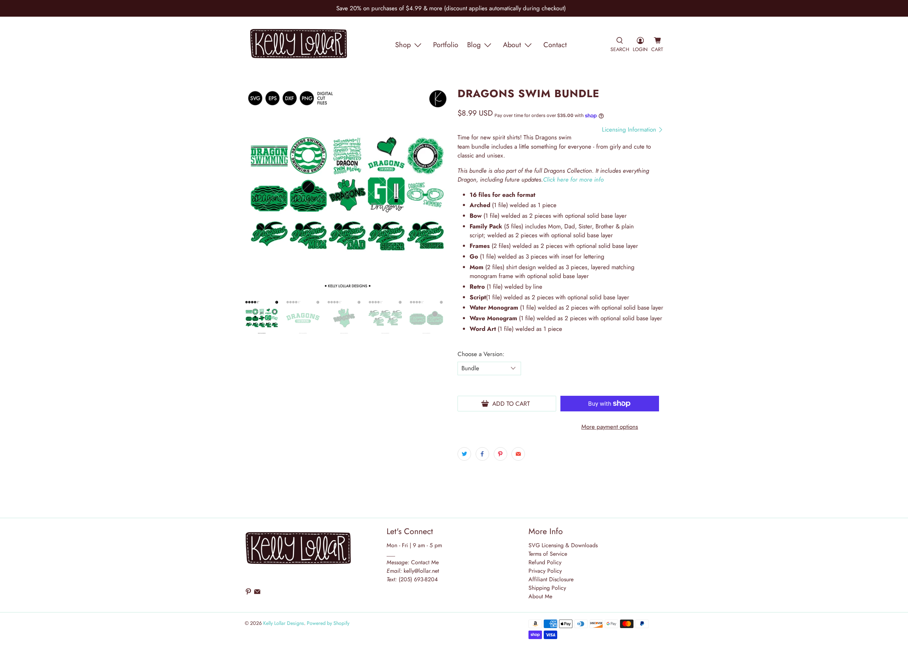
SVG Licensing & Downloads (563, 545)
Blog (474, 45)
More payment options (609, 426)
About (512, 45)
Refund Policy (544, 562)
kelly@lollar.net (421, 571)
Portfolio (445, 45)
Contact (555, 45)
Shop (403, 45)
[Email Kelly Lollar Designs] (257, 593)
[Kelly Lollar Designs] (299, 45)
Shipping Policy (547, 588)
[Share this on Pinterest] (500, 454)
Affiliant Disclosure (551, 579)
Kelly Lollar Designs (283, 623)
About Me (540, 596)
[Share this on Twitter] (464, 454)
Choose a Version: (481, 354)
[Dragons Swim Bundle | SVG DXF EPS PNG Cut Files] (347, 190)
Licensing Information (630, 129)
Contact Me (413, 562)
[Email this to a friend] (518, 454)
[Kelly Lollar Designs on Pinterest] (248, 593)
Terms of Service (547, 554)
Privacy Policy (545, 571)
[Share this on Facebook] (482, 454)
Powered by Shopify (328, 623)
